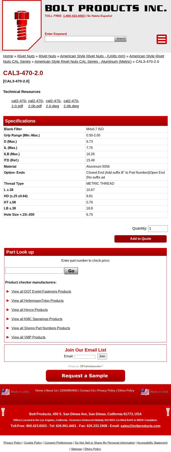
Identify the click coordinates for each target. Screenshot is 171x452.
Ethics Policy (126, 390)
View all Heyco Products (29, 310)
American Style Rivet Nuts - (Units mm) (92, 56)
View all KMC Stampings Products (36, 319)
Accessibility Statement (152, 442)
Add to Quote (140, 238)
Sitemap (76, 449)
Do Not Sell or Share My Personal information (105, 442)
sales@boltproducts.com (140, 426)
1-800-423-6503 (74, 15)
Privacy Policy (106, 390)
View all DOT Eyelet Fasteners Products (41, 291)
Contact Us (87, 390)
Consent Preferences (58, 442)
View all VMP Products (28, 337)
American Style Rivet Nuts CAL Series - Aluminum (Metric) (83, 61)
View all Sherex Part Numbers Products (40, 328)
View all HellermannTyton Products (37, 300)
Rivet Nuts (26, 56)
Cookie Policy (33, 442)
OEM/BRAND (69, 390)
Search (121, 38)
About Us (51, 390)
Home (8, 56)
